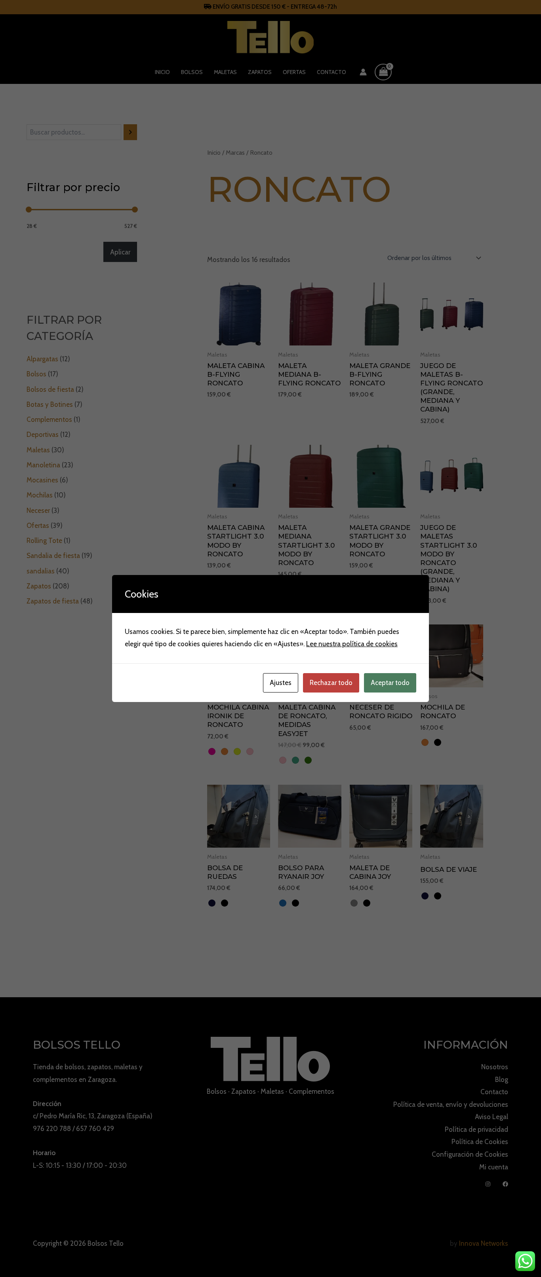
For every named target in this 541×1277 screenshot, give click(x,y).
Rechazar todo (331, 683)
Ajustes (280, 683)
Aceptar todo (390, 683)
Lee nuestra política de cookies (352, 644)
